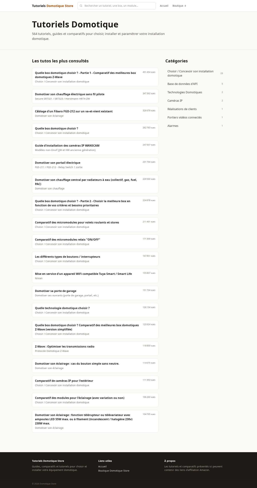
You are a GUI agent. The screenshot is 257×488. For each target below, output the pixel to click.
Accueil (164, 5)
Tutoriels (52, 6)
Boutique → (179, 5)
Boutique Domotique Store (113, 470)
